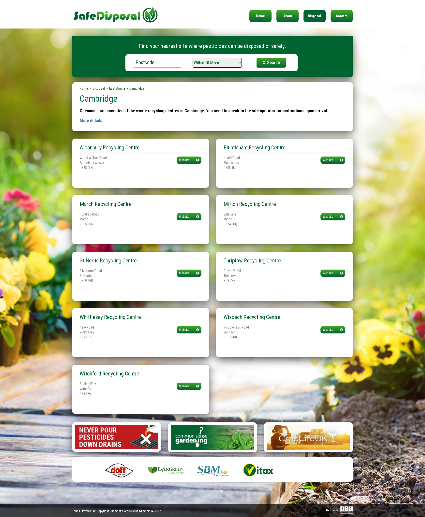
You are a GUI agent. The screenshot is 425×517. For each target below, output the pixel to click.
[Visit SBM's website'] (212, 470)
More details (91, 120)
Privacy (86, 511)
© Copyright (101, 511)
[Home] (115, 12)
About (287, 16)
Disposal (314, 16)
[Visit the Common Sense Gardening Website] (212, 437)
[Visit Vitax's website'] (259, 470)
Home (260, 16)
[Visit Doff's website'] (119, 470)
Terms (76, 511)
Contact (341, 16)
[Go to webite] (116, 437)
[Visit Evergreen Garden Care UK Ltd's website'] (165, 470)
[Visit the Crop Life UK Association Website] (308, 437)
